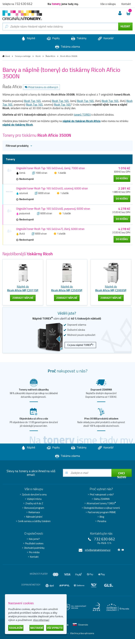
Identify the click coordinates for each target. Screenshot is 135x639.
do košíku (122, 178)
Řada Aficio (50, 56)
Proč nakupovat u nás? (102, 494)
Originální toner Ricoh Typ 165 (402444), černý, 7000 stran (50, 168)
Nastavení (36, 628)
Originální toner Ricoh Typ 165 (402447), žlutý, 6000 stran (50, 229)
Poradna (101, 521)
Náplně (30, 38)
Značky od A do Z (34, 503)
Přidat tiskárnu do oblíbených (43, 87)
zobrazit (22, 298)
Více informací (41, 620)
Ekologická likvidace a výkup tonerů (102, 508)
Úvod (7, 56)
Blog (102, 517)
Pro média (34, 552)
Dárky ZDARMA (102, 499)
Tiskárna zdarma (70, 46)
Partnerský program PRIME (102, 512)
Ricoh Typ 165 (32, 101)
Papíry (56, 38)
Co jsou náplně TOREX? (80, 345)
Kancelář (108, 38)
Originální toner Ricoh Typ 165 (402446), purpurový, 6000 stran (53, 209)
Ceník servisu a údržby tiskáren (34, 521)
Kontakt (34, 557)
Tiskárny (81, 38)
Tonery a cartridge (23, 56)
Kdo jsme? (34, 539)
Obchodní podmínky (34, 548)
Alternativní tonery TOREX (101, 503)
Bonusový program (34, 508)
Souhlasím (16, 628)
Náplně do (22, 288)
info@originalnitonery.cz (97, 550)
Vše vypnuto (55, 628)
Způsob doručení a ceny (34, 494)
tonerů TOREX (82, 114)
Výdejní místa (34, 499)
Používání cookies (34, 543)
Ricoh (38, 56)
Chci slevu (121, 474)
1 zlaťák (62, 173)
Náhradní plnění (34, 517)
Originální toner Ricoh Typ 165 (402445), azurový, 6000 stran (52, 188)
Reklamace (34, 512)
